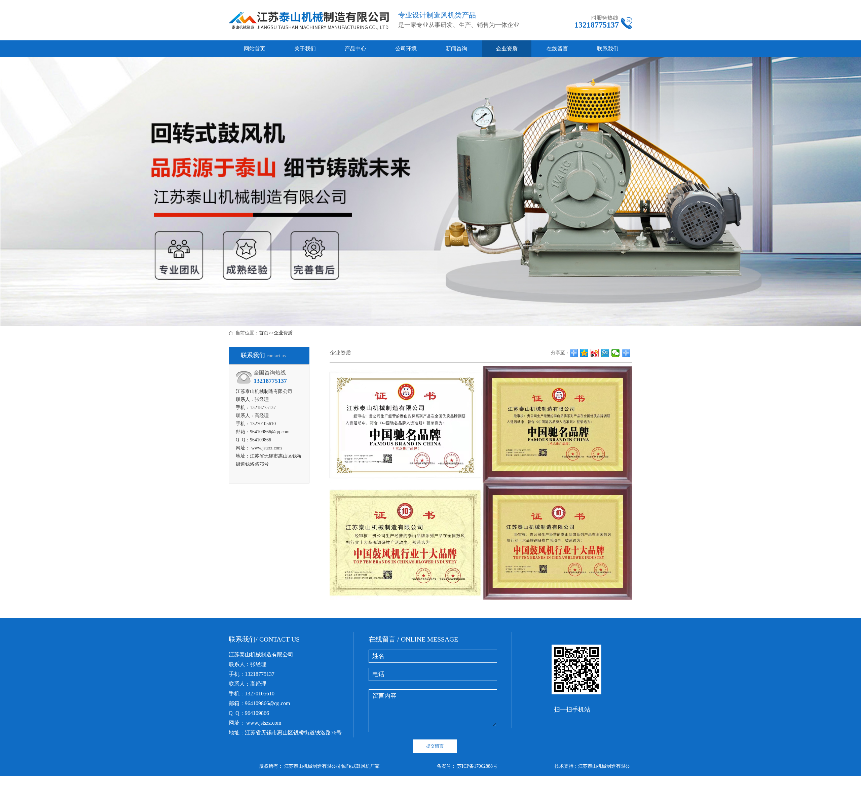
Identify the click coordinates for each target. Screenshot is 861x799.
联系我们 (608, 48)
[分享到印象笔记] (626, 353)
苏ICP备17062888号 (477, 766)
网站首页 (254, 48)
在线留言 (557, 48)
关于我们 (305, 48)
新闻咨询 (456, 48)
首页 (263, 332)
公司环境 (406, 48)
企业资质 (507, 48)
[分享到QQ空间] (584, 353)
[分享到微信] (615, 353)
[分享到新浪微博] (595, 353)
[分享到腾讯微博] (605, 353)
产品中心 (355, 48)
